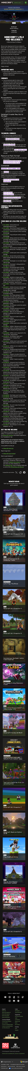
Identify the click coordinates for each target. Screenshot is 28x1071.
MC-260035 (6, 308)
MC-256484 (6, 238)
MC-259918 (6, 292)
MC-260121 (6, 354)
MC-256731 (6, 248)
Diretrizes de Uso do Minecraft (8, 1053)
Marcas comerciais (11, 1066)
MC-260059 (6, 316)
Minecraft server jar (8, 448)
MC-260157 (6, 375)
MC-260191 (6, 400)
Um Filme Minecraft (6, 1027)
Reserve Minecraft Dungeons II (13, 9)
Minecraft (4, 1010)
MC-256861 (6, 252)
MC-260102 (6, 336)
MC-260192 (6, 405)
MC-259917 (6, 287)
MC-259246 (6, 261)
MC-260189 (6, 397)
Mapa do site (17, 1021)
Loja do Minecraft (18, 1012)
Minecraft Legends (5, 1015)
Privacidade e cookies (5, 1064)
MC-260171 (6, 383)
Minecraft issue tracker (9, 453)
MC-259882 (6, 277)
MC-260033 (6, 305)
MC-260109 (6, 346)
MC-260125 (6, 359)
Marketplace (17, 1010)
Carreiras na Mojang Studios (7, 1024)
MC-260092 (6, 326)
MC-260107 (6, 341)
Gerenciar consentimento (20, 1053)
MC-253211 (6, 234)
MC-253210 (6, 231)
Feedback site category (14, 462)
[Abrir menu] (25, 2)
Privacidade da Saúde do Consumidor (17, 1064)
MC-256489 (6, 243)
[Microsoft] (24, 1061)
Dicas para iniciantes (19, 1016)
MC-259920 (6, 295)
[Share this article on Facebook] (24, 472)
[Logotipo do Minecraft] (7, 3)
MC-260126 (6, 362)
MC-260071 (6, 320)
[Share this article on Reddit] (20, 472)
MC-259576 (6, 264)
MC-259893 (6, 284)
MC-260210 (6, 424)
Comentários (17, 1019)
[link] (5, 997)
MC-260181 (6, 390)
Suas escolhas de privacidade (16, 1068)
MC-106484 (6, 225)
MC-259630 (6, 272)
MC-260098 (6, 333)
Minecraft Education (6, 1017)
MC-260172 (6, 387)
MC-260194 (6, 411)
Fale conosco (17, 1024)
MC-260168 (6, 380)
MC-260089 (6, 323)
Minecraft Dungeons (6, 1014)
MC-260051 (6, 311)
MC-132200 (6, 228)
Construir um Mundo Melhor (7, 1026)
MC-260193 (6, 408)
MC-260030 (6, 302)
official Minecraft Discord (17, 467)
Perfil (16, 1028)
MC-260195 (6, 416)
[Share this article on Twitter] (16, 472)
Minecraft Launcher (8, 435)
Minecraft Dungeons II (6, 1012)
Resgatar (16, 1030)
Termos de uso (4, 1066)
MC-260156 (6, 370)
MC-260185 (6, 395)
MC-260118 (6, 349)
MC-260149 (6, 367)
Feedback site (8, 465)
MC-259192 (6, 256)
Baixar (16, 1022)
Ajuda (16, 1018)
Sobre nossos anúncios (20, 1066)
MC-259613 (6, 267)
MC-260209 (6, 421)
